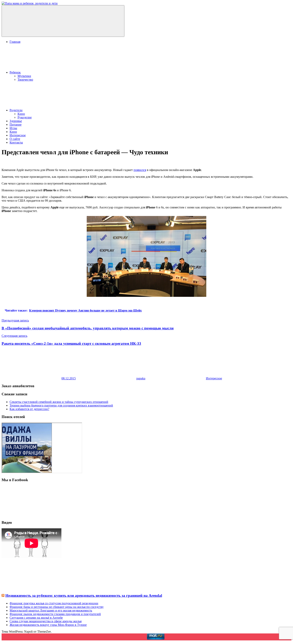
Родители (16, 110)
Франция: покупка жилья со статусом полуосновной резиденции (54, 603)
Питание (16, 124)
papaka (140, 378)
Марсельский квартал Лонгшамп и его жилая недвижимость (51, 610)
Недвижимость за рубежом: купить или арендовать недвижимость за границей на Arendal (83, 595)
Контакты (16, 142)
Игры (13, 128)
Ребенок (15, 72)
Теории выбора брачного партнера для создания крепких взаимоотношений (61, 405)
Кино (21, 113)
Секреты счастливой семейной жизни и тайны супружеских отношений (59, 402)
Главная (15, 41)
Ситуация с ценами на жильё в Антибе (36, 617)
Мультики (24, 76)
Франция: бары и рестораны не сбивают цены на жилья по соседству (57, 607)
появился (140, 170)
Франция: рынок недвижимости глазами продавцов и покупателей (55, 614)
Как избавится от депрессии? (29, 409)
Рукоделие (25, 117)
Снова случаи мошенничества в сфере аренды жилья (46, 621)
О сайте (15, 139)
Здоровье (16, 121)
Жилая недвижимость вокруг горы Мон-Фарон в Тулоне (48, 624)
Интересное (18, 135)
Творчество (25, 79)
